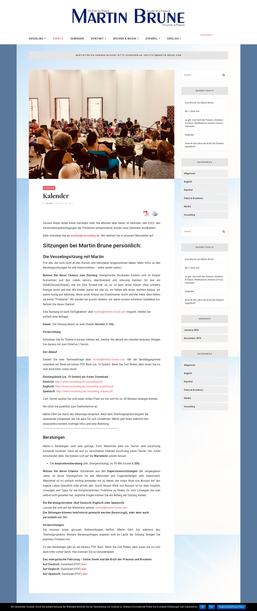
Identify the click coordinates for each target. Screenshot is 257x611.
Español (152, 38)
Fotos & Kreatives (193, 198)
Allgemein (189, 173)
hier (84, 564)
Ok (202, 607)
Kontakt (97, 38)
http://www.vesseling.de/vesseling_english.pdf (84, 386)
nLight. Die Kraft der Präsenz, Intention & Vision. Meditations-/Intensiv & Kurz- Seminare (204, 123)
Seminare (77, 38)
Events (58, 38)
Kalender (189, 134)
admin (49, 203)
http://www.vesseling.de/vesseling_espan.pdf (84, 391)
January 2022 (191, 330)
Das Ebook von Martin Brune (199, 102)
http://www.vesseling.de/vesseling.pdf (79, 381)
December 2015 (192, 338)
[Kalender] (101, 124)
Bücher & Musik (124, 38)
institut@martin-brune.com (110, 311)
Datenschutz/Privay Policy (231, 607)
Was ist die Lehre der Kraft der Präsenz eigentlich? (204, 145)
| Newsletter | (206, 35)
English (173, 38)
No (211, 607)
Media (187, 206)
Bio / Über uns (192, 111)
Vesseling (36, 38)
